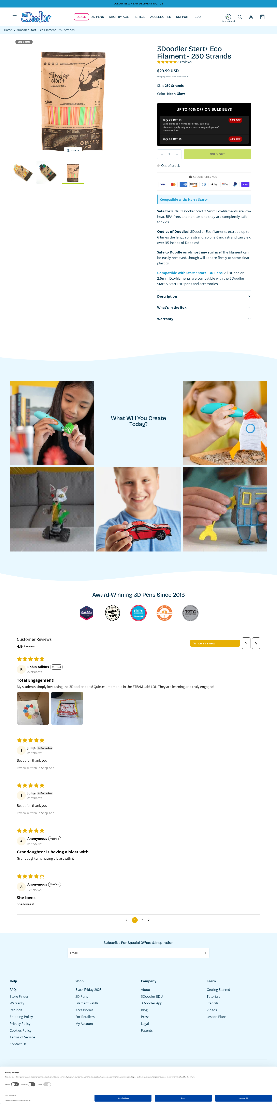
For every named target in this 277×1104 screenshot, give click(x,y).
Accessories (84, 1010)
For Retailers (85, 1017)
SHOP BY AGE (119, 17)
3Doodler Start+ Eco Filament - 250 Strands (45, 30)
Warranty (17, 1003)
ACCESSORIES (160, 17)
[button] (14, 17)
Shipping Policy (21, 1017)
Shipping (161, 76)
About (145, 989)
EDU (198, 17)
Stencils (212, 1003)
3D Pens (81, 996)
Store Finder (19, 996)
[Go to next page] (150, 920)
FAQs (13, 989)
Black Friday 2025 (88, 989)
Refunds (16, 1010)
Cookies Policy (20, 1030)
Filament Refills (86, 1003)
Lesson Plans (217, 1017)
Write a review (204, 643)
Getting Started (218, 989)
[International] (228, 17)
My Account (84, 1023)
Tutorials (213, 996)
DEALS (81, 17)
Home (8, 30)
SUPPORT (183, 17)
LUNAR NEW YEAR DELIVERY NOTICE (138, 3)
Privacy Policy (20, 1023)
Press (145, 1017)
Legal (145, 1023)
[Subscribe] (205, 953)
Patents (147, 1030)
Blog (144, 1010)
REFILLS (139, 17)
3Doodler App (151, 1003)
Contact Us (18, 1044)
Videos (212, 1010)
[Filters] (246, 643)
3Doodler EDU (152, 996)
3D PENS (97, 17)
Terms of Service (22, 1037)
